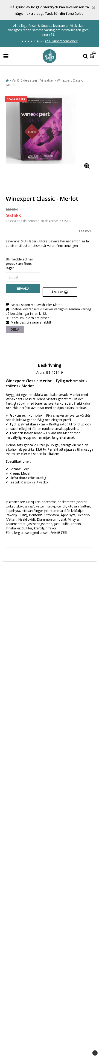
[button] (93, 56)
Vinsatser (47, 80)
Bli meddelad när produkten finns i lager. (19, 263)
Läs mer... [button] (86, 231)
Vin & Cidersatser (24, 80)
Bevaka (23, 288)
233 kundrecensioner (61, 41)
